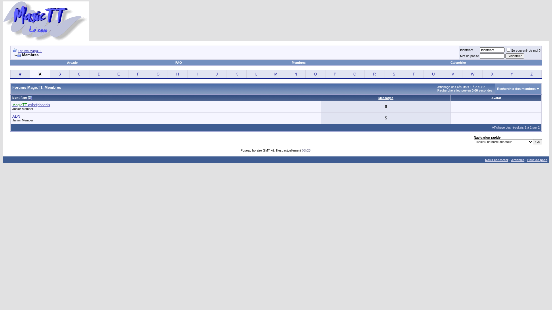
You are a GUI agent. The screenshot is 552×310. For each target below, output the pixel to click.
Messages (385, 98)
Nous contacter (496, 160)
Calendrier (458, 62)
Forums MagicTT (30, 51)
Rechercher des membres (516, 88)
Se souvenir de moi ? (525, 50)
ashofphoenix (31, 105)
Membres (299, 62)
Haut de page (537, 160)
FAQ (178, 62)
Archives (517, 160)
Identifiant (466, 50)
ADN (16, 116)
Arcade (72, 62)
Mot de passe (469, 56)
